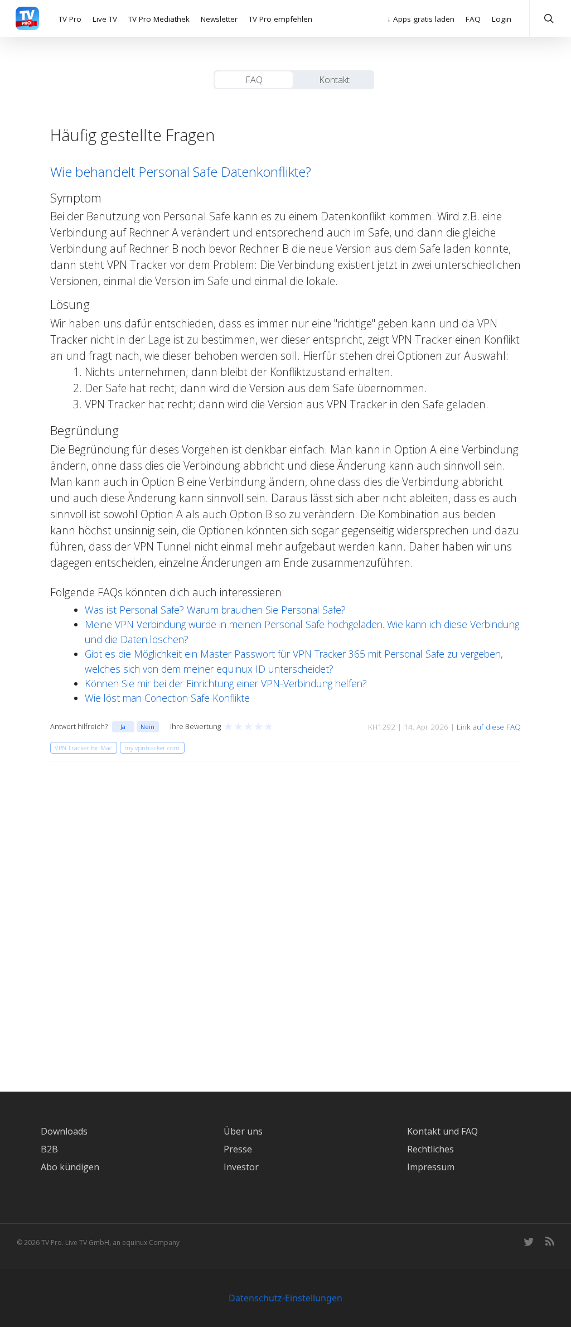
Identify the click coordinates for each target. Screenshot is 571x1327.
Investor (241, 1167)
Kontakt (334, 80)
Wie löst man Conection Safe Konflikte (167, 697)
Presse (238, 1149)
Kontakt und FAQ (442, 1131)
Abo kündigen (70, 1167)
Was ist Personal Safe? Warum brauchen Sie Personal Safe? (215, 609)
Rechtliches (430, 1149)
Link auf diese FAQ (489, 727)
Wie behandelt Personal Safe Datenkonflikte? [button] (180, 171)
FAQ (254, 80)
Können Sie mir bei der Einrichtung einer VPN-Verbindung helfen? (226, 683)
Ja (122, 726)
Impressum (430, 1167)
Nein (147, 726)
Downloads (64, 1131)
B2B (49, 1149)
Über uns (243, 1131)
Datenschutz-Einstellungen (285, 1298)
